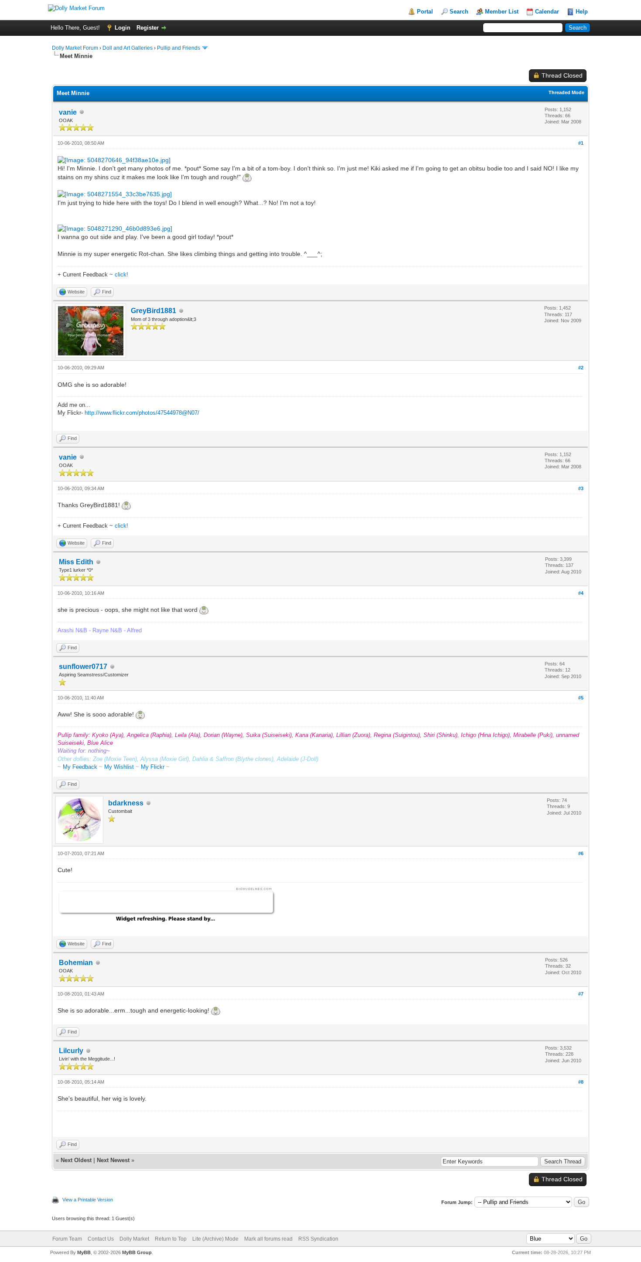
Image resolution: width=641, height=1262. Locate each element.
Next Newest (113, 1160)
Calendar (547, 11)
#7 (580, 993)
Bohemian (76, 962)
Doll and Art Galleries (127, 48)
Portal (425, 11)
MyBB (84, 1252)
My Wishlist (119, 767)
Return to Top (171, 1239)
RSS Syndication (318, 1239)
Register (147, 27)
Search (459, 11)
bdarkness (125, 803)
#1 (580, 143)
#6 (580, 853)
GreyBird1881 (153, 310)
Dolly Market (134, 1239)
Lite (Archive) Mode (215, 1239)
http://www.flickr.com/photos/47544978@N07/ (142, 412)
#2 (580, 367)
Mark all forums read (268, 1239)
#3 (580, 488)
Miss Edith (76, 562)
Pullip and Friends (179, 48)
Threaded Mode (566, 92)
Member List (501, 11)
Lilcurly (71, 1050)
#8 (580, 1082)
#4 (580, 593)
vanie (68, 112)
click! (121, 274)
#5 (580, 697)
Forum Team (67, 1239)
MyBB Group (137, 1252)
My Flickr (152, 767)
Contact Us (101, 1239)
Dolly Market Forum (75, 48)
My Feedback (80, 767)
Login (122, 27)
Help (582, 11)
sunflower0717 (83, 666)
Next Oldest (76, 1160)
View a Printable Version (87, 1199)
